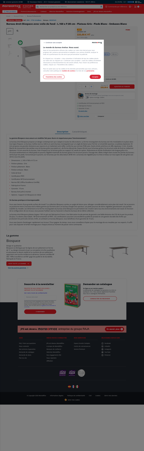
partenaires (90, 71)
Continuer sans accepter (54, 42)
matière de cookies (68, 71)
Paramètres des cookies (54, 77)
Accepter (95, 77)
